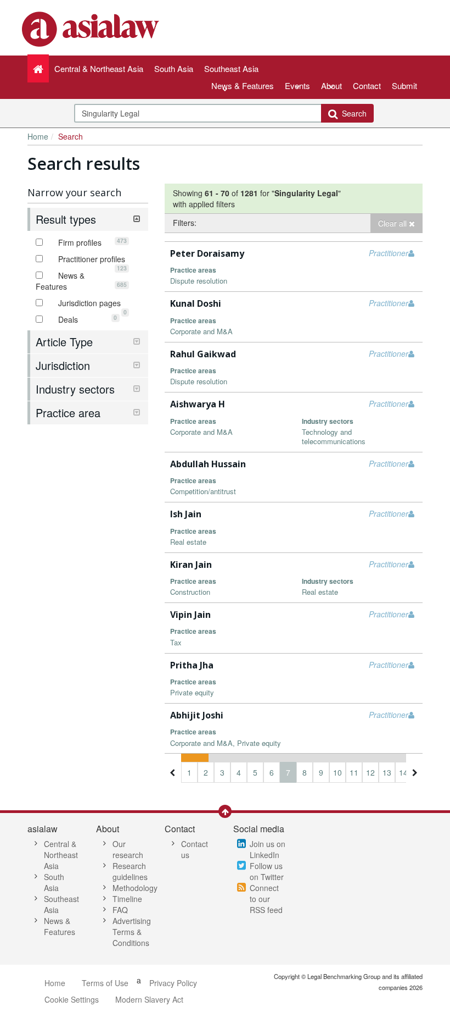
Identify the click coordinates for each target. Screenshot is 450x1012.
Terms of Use (105, 982)
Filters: (184, 222)
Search (352, 113)
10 (337, 772)
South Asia (54, 882)
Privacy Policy (173, 982)
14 (403, 772)
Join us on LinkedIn (267, 849)
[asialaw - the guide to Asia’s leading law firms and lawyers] (92, 28)
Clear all (393, 223)
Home (37, 136)
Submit (404, 85)
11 (354, 772)
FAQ (120, 909)
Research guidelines (130, 871)
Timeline (127, 898)
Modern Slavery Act (149, 999)
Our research (128, 849)
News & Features (242, 85)
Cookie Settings (71, 999)
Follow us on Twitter (267, 871)
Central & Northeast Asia (61, 854)
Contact (367, 85)
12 (370, 772)
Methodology (135, 887)
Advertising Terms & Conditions (132, 931)
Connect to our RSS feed (266, 898)
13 (387, 772)
